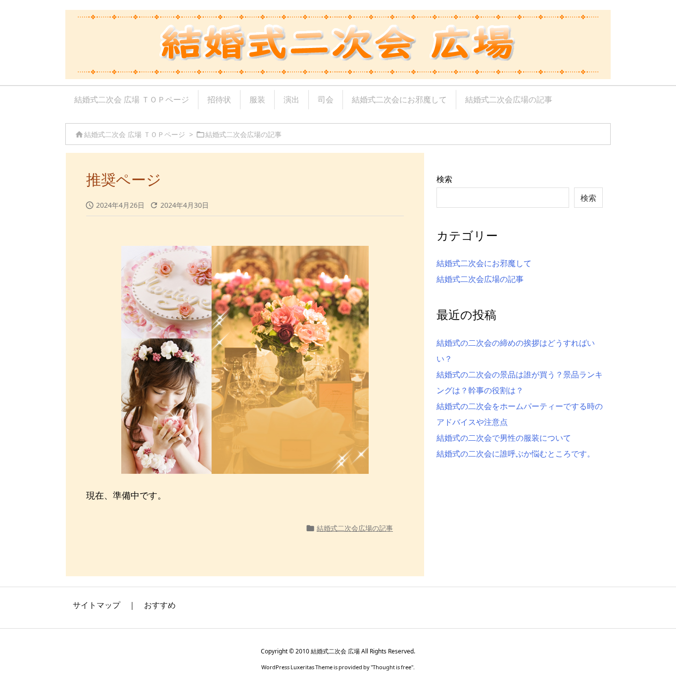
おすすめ (160, 604)
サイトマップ (96, 604)
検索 (444, 179)
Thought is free (392, 667)
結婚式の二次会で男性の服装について (503, 437)
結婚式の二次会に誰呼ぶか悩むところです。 (515, 453)
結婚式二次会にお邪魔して (483, 263)
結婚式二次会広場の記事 (243, 134)
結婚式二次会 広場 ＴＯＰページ (134, 134)
